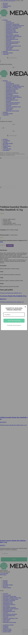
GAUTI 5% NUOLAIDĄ (14, 320)
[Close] (25, 307)
